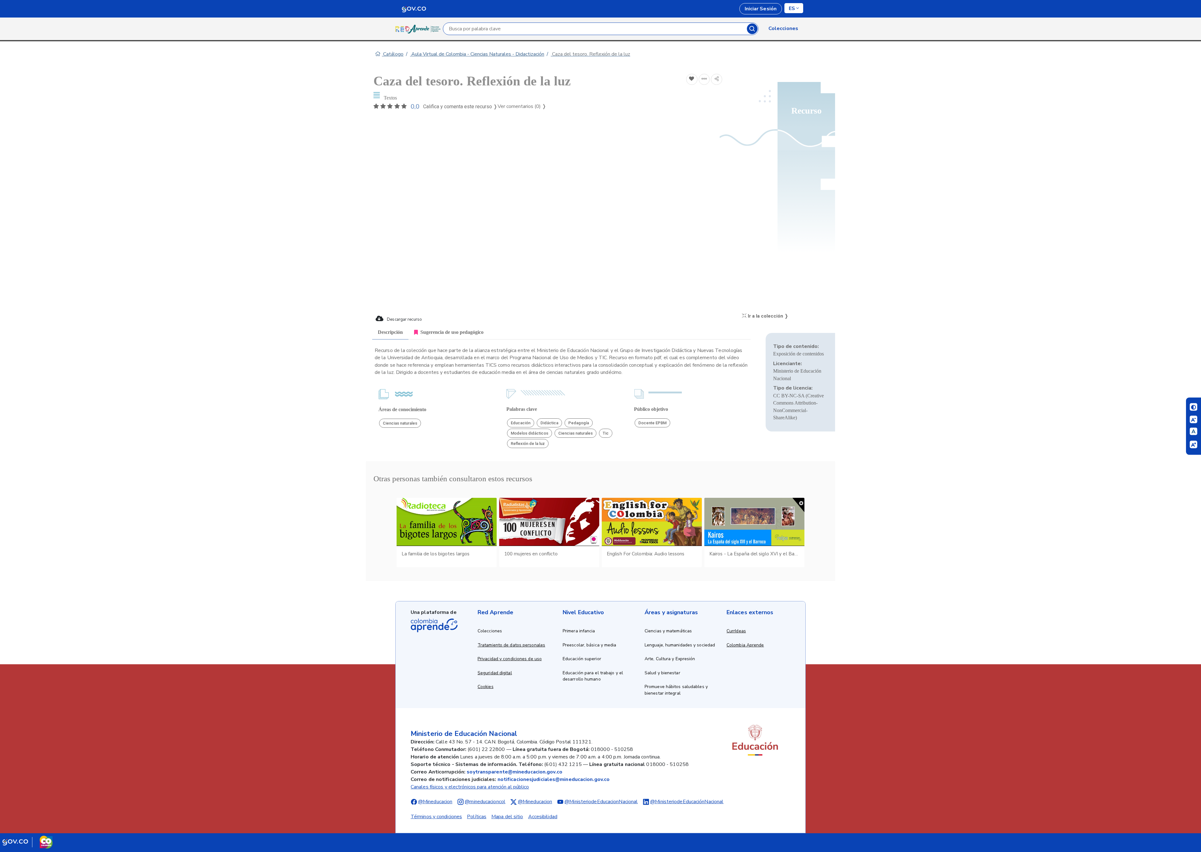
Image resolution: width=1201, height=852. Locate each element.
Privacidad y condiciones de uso (510, 659)
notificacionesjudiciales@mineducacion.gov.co (554, 779)
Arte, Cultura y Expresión (670, 659)
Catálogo (392, 54)
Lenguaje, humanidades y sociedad (680, 645)
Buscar (752, 28)
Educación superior (582, 659)
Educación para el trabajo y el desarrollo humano (593, 676)
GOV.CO (413, 9)
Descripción (390, 332)
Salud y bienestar (662, 673)
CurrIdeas (736, 631)
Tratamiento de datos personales (511, 645)
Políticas (476, 816)
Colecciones (490, 631)
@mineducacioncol (485, 801)
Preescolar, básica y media (589, 645)
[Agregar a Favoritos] (691, 79)
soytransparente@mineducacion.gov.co (514, 771)
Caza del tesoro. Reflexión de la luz (590, 54)
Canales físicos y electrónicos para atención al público (470, 786)
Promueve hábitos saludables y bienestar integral (676, 690)
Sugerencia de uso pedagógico (452, 332)
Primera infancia (579, 631)
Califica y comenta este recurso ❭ (460, 107)
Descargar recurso (404, 319)
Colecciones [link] (783, 28)
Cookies (486, 687)
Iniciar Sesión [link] (761, 8)
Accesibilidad (542, 816)
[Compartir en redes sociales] (716, 79)
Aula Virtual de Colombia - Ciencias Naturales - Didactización (477, 54)
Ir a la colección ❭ (767, 316)
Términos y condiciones (436, 816)
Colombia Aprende (745, 645)
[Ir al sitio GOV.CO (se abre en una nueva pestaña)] (28, 841)
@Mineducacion (435, 801)
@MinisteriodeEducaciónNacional (686, 801)
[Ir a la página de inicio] (419, 28)
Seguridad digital (495, 673)
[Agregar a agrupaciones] (704, 79)
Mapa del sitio (507, 816)
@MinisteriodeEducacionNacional (601, 801)
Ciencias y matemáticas (668, 631)
